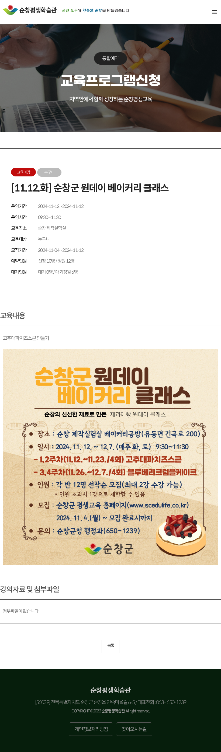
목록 (110, 645)
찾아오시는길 (134, 729)
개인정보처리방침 (91, 729)
